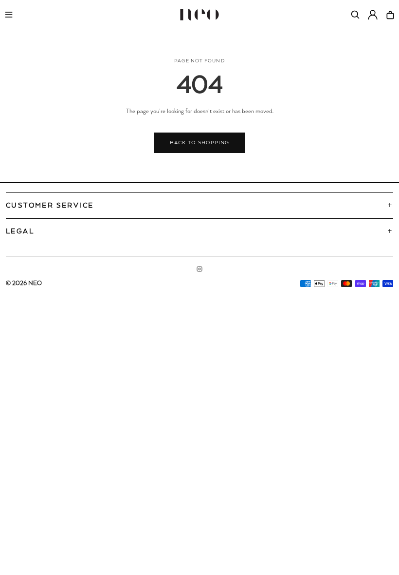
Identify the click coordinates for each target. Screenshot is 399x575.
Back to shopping (199, 143)
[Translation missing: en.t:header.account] (373, 14)
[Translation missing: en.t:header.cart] (390, 14)
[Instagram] (199, 269)
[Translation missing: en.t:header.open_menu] (9, 14)
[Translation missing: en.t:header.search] (355, 14)
